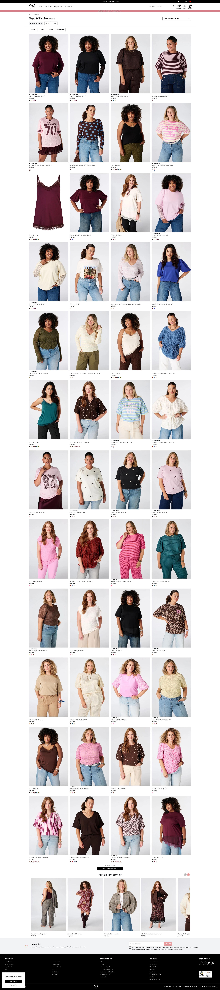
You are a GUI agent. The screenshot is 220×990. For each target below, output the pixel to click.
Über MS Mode (154, 967)
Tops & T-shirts (36, 14)
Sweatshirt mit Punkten (118, 788)
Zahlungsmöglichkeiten (106, 967)
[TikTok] (201, 963)
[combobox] (162, 6)
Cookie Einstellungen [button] (155, 979)
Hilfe (101, 962)
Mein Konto (103, 977)
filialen (185, 1)
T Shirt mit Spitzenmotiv (36, 512)
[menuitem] (40, 6)
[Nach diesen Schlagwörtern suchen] (174, 6)
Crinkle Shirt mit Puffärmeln (119, 96)
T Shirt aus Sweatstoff (36, 719)
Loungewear (54, 969)
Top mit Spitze (115, 165)
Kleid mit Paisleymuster (75, 934)
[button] (40, 6)
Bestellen (102, 964)
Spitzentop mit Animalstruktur (38, 373)
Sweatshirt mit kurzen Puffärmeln (80, 235)
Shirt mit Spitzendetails (159, 788)
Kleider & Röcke (9, 964)
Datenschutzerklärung (176, 949)
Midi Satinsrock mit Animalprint (151, 934)
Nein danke (13, 985)
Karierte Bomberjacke (111, 934)
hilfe (180, 1)
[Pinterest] (213, 963)
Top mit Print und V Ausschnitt (79, 442)
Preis (42, 29)
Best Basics (8, 962)
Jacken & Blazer (55, 964)
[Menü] (211, 972)
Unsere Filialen (154, 962)
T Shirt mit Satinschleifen (78, 512)
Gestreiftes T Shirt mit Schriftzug (162, 165)
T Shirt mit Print (75, 304)
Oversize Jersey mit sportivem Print (40, 165)
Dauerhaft (152, 969)
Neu (30, 14)
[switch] (208, 976)
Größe (33, 29)
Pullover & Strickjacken (57, 967)
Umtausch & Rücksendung (107, 972)
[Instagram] (209, 963)
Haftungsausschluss (155, 974)
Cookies (152, 977)
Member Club (153, 964)
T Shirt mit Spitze (116, 235)
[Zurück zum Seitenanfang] (217, 987)
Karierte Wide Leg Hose (38, 934)
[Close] (23, 974)
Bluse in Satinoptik (184, 934)
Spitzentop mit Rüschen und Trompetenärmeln (126, 304)
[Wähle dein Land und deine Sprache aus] (190, 1)
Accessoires (54, 974)
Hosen (7, 972)
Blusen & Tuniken (56, 962)
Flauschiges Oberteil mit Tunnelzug (163, 373)
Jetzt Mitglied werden (13, 981)
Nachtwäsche (55, 972)
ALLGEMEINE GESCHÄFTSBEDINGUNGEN (204, 986)
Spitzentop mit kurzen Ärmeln (38, 650)
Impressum (153, 972)
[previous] (30, 64)
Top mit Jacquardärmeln (118, 719)
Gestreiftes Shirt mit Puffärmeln (121, 581)
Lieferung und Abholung (106, 969)
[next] (66, 64)
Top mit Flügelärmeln (35, 581)
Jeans (6, 969)
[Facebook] (205, 963)
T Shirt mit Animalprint (159, 650)
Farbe (51, 29)
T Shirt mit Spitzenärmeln (37, 96)
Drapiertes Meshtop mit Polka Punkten (82, 165)
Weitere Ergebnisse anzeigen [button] (109, 868)
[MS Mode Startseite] (32, 6)
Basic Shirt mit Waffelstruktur (79, 857)
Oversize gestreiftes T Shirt (160, 96)
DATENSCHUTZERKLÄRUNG (183, 986)
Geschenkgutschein (105, 974)
